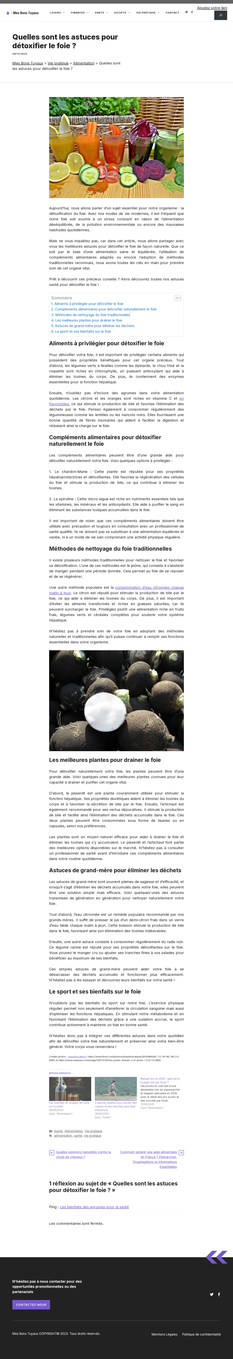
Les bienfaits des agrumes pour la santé (94, 1207)
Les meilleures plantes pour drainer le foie (88, 320)
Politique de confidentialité (201, 1334)
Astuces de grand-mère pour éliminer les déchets (94, 326)
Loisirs (55, 12)
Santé (99, 12)
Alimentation (73, 1131)
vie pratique (92, 1136)
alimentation (63, 1136)
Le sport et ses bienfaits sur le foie (83, 331)
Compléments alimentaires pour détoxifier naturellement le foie (106, 309)
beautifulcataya (77, 1056)
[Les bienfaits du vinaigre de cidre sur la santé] (70, 1089)
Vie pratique (146, 12)
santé (78, 1136)
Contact (172, 12)
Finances (78, 12)
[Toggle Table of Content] (176, 298)
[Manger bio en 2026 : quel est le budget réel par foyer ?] (163, 1093)
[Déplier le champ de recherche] (220, 15)
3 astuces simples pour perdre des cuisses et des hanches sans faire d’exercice (116, 1106)
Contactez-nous (31, 1305)
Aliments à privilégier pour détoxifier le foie (88, 304)
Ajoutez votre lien (212, 8)
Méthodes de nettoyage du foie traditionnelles (92, 315)
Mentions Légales (164, 1334)
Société (120, 12)
